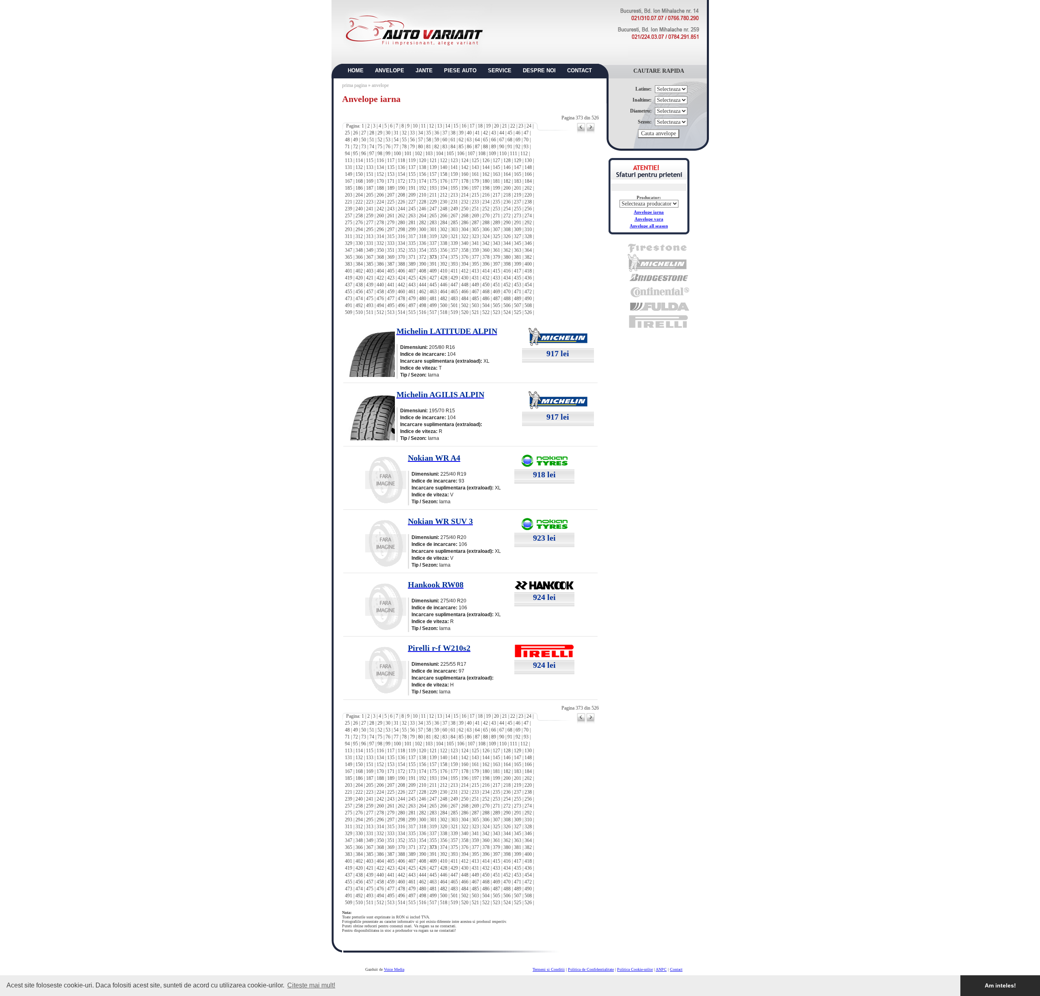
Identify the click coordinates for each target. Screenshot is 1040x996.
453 (517, 285)
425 (412, 278)
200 (507, 188)
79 (412, 146)
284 (443, 222)
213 (454, 195)
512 (380, 312)
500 (443, 305)
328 (528, 236)
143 (475, 167)
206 (380, 195)
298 (401, 229)
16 (464, 126)
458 (380, 291)
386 (380, 264)
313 (369, 236)
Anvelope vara (649, 219)
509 (348, 312)
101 (408, 153)
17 (472, 126)
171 (390, 181)
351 (390, 250)
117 (390, 160)
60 (444, 140)
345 (517, 243)
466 (464, 291)
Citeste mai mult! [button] (311, 985)
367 (369, 257)
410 (443, 271)
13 (439, 126)
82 (436, 146)
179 (475, 181)
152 (380, 174)
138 (422, 167)
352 (401, 250)
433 (496, 278)
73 (363, 146)
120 (422, 160)
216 (486, 195)
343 (496, 243)
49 (355, 140)
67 (501, 140)
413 (475, 271)
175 (433, 181)
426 (422, 278)
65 (485, 140)
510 (359, 312)
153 (390, 174)
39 (461, 133)
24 (528, 126)
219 (517, 195)
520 (464, 312)
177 (454, 181)
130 (528, 160)
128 (507, 160)
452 (507, 285)
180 (486, 181)
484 (464, 298)
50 (363, 140)
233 (475, 202)
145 (496, 167)
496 (401, 305)
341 (475, 243)
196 (464, 188)
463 (433, 291)
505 (496, 305)
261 (390, 216)
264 (422, 216)
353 (412, 250)
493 (369, 305)
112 (524, 153)
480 (422, 298)
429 (454, 278)
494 (380, 305)
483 (454, 298)
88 (485, 146)
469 (496, 291)
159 (454, 174)
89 (493, 146)
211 (433, 195)
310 (528, 229)
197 (475, 188)
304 (464, 229)
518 (443, 312)
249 (454, 209)
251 (475, 209)
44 (501, 133)
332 (380, 243)
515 (412, 312)
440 (380, 285)
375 (454, 257)
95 (355, 153)
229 (433, 202)
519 (454, 312)
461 (412, 291)
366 (359, 257)
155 (412, 174)
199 (496, 188)
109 (492, 153)
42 (485, 133)
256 (528, 209)
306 (486, 229)
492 (359, 305)
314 (380, 236)
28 (371, 133)
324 (486, 236)
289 (496, 222)
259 (369, 216)
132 (359, 167)
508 (528, 305)
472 (528, 291)
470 (507, 291)
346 (528, 243)
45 (509, 133)
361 (496, 250)
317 (412, 236)
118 (401, 160)
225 (390, 202)
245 (412, 209)
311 (348, 236)
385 (369, 264)
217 (496, 195)
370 (401, 257)
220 (528, 195)
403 (369, 271)
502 (464, 305)
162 (486, 174)
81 (428, 146)
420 (359, 278)
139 (433, 167)
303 (454, 229)
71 (347, 146)
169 (369, 181)
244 (401, 209)
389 (412, 264)
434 (507, 278)
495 (390, 305)
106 (460, 153)
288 (486, 222)
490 (528, 298)
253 (496, 209)
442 (401, 285)
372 (422, 257)
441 (390, 285)
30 (388, 133)
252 (486, 209)
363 (517, 250)
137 (412, 167)
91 (509, 146)
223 (369, 202)
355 (433, 250)
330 (359, 243)
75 (379, 146)
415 (496, 271)
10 (415, 126)
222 (359, 202)
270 (486, 216)
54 (396, 140)
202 (528, 188)
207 (390, 195)
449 (475, 285)
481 (433, 298)
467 (475, 291)
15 (455, 126)
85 (461, 146)
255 (517, 209)
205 (369, 195)
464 (443, 291)
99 (388, 153)
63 (469, 140)
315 (390, 236)
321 (454, 236)
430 (464, 278)
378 (486, 257)
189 (390, 188)
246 (422, 209)
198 (486, 188)
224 (380, 202)
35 (428, 133)
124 (464, 160)
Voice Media (394, 969)
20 (496, 126)
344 (507, 243)
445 (433, 285)
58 (428, 140)
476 (380, 298)
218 (507, 195)
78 (404, 146)
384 (359, 264)
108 (481, 153)
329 (348, 243)
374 (443, 257)
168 (359, 181)
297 (390, 229)
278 (380, 222)
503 (475, 305)
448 (464, 285)
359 (475, 250)
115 (369, 160)
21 (504, 126)
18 (480, 126)
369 (390, 257)
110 (503, 153)
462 (422, 291)
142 (464, 167)
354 (422, 250)
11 (423, 126)
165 (517, 174)
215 (475, 195)
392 (443, 264)
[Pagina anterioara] (581, 132)
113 (348, 160)
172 (401, 181)
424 (401, 278)
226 (401, 202)
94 (347, 153)
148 (528, 167)
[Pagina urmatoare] (590, 132)
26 (355, 133)
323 (475, 236)
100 (397, 153)
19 (488, 126)
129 (517, 160)
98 (379, 153)
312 (359, 236)
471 (517, 291)
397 (496, 264)
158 (443, 174)
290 (507, 222)
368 (380, 257)
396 (486, 264)
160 (464, 174)
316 (401, 236)
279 (390, 222)
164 (507, 174)
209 (412, 195)
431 (475, 278)
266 (443, 216)
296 (380, 229)
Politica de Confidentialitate (591, 969)
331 (369, 243)
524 (507, 312)
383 (348, 264)
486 (486, 298)
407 (412, 271)
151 (369, 174)
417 (517, 271)
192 (422, 188)
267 (454, 216)
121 (433, 160)
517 (433, 312)
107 (471, 153)
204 (359, 195)
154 (401, 174)
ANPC (661, 969)
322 (464, 236)
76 (388, 146)
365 (348, 257)
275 (348, 222)
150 (359, 174)
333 (390, 243)
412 (464, 271)
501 (454, 305)
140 (443, 167)
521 (475, 312)
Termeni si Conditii (549, 969)
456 (359, 291)
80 (420, 146)
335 (412, 243)
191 (412, 188)
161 (475, 174)
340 (464, 243)
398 (507, 264)
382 (528, 257)
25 (347, 133)
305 (475, 229)
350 (380, 250)
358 (464, 250)
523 (496, 312)
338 (443, 243)
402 (359, 271)
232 (464, 202)
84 (453, 146)
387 (390, 264)
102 (418, 153)
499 (433, 305)
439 (369, 285)
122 (443, 160)
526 (528, 312)
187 (369, 188)
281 (412, 222)
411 (454, 271)
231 (454, 202)
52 (379, 140)
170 (380, 181)
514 (401, 312)
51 (371, 140)
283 (433, 222)
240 (359, 209)
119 (412, 160)
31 (396, 133)
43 (493, 133)
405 (390, 271)
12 (431, 126)
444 (422, 285)
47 (526, 133)
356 (443, 250)
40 (469, 133)
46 (518, 133)
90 (501, 146)
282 (422, 222)
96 (363, 153)
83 (444, 146)
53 (388, 140)
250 (464, 209)
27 (363, 133)
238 (528, 202)
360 (486, 250)
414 (486, 271)
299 (412, 229)
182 (507, 181)
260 (380, 216)
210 (422, 195)
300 (422, 229)
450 (486, 285)
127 (496, 160)
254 (507, 209)
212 (443, 195)
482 (443, 298)
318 (422, 236)
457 (369, 291)
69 (518, 140)
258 (359, 216)
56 (412, 140)
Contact (676, 969)
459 (390, 291)
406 (401, 271)
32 (404, 133)
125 (475, 160)
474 (359, 298)
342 (486, 243)
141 (454, 167)
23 (520, 126)
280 (401, 222)
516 (422, 312)
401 (348, 271)
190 (401, 188)
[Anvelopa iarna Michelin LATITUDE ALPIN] (370, 374)
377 (475, 257)
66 (493, 140)
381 (517, 257)
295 (369, 229)
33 (412, 133)
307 (496, 229)
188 (380, 188)
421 (369, 278)
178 (464, 181)
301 (433, 229)
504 (486, 305)
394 (464, 264)
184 (528, 181)
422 (380, 278)
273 (517, 216)
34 (420, 133)
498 (422, 305)
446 (443, 285)
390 (422, 264)
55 (404, 140)
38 (453, 133)
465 (454, 291)
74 (371, 146)
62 (461, 140)
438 (359, 285)
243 (390, 209)
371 (412, 257)
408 (422, 271)
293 (348, 229)
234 (486, 202)
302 (443, 229)
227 (412, 202)
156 (422, 174)
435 (517, 278)
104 (439, 153)
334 (401, 243)
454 (528, 285)
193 (433, 188)
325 (496, 236)
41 (477, 133)
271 (496, 216)
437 (348, 285)
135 (390, 167)
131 (348, 167)
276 (359, 222)
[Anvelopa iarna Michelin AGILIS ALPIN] (370, 438)
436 (528, 278)
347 (348, 250)
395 (475, 264)
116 (380, 160)
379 (496, 257)
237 (517, 202)
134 (380, 167)
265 (433, 216)
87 (477, 146)
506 (507, 305)
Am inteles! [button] (1000, 985)
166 (528, 174)
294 (359, 229)
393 (454, 264)
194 (443, 188)
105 (450, 153)
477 (390, 298)
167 (348, 181)
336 (422, 243)
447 (454, 285)
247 (433, 209)
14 (447, 126)
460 (401, 291)
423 (390, 278)
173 (412, 181)
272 (507, 216)
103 (429, 153)
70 (526, 140)
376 (464, 257)
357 (454, 250)
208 (401, 195)
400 (528, 264)
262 (401, 216)
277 (369, 222)
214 (464, 195)
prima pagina (354, 85)
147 (517, 167)
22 (512, 126)
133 (369, 167)
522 (486, 312)
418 (528, 271)
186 (359, 188)
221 (348, 202)
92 (518, 146)
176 (443, 181)
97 (371, 153)
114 (359, 160)
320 (443, 236)
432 (486, 278)
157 (433, 174)
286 (464, 222)
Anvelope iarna (649, 212)
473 (348, 298)
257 (348, 216)
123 (454, 160)
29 (379, 133)
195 (454, 188)
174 (422, 181)
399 (517, 264)
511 (369, 312)
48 (347, 140)
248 (443, 209)
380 (507, 257)
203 (348, 195)
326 (507, 236)
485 (475, 298)
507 (517, 305)
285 (454, 222)
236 (507, 202)
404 (380, 271)
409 (433, 271)
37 (444, 133)
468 (486, 291)
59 (436, 140)
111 (513, 153)
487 (496, 298)
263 (412, 216)
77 (396, 146)
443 (412, 285)
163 (496, 174)
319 (433, 236)
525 (517, 312)
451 (496, 285)
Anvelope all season (649, 225)
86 (469, 146)
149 (348, 174)
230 (443, 202)
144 (486, 167)
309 (517, 229)
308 (507, 229)
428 (443, 278)
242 (380, 209)
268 (464, 216)
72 (355, 146)
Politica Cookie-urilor (635, 969)
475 (369, 298)
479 (412, 298)
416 (507, 271)
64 (477, 140)
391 (433, 264)
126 (486, 160)
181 (496, 181)
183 (517, 181)
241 (369, 209)
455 (348, 291)
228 (422, 202)
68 (509, 140)
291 (517, 222)
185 (348, 188)
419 (348, 278)
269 (475, 216)
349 (369, 250)
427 (433, 278)
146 (507, 167)
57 (420, 140)
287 (475, 222)
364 (528, 250)
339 (454, 243)
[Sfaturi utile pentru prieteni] (649, 177)
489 (517, 298)
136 (401, 167)
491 (348, 305)
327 (517, 236)
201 (517, 188)
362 (507, 250)
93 (526, 146)
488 (507, 298)
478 (401, 298)
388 (401, 264)
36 (436, 133)
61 (453, 140)
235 (496, 202)
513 (390, 312)
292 (528, 222)
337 (433, 243)
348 (359, 250)
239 (348, 209)
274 (528, 216)
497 (412, 305)
